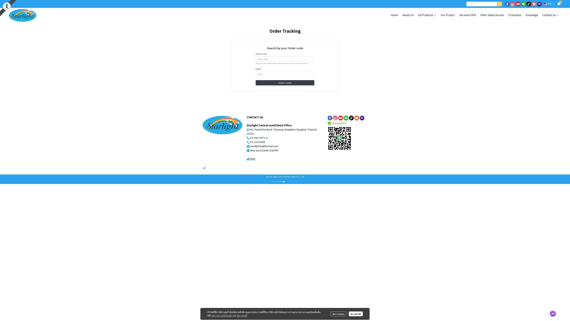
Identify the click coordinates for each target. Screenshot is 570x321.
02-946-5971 (257, 138)
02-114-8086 (257, 142)
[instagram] (512, 4)
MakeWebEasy (292, 181)
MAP (252, 159)
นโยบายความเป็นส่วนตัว (221, 315)
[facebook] (507, 4)
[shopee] (534, 4)
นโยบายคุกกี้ (241, 315)
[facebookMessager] (553, 314)
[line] (523, 4)
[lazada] (539, 4)
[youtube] (518, 4)
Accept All (356, 314)
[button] (484, 4)
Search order (285, 82)
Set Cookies (338, 314)
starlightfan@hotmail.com (264, 146)
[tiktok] (528, 4)
